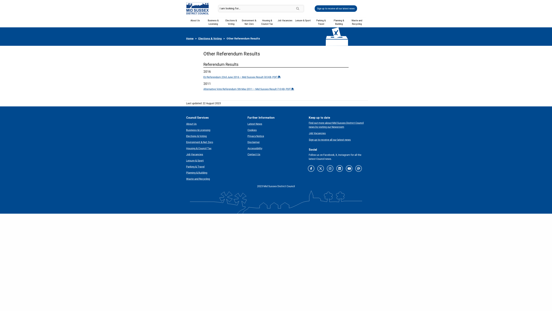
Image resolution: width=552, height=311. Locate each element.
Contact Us (254, 154)
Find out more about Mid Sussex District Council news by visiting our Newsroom (336, 125)
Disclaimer (254, 142)
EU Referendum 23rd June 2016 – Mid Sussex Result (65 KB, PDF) (240, 77)
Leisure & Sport (303, 20)
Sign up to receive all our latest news (336, 8)
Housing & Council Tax (267, 22)
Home (189, 38)
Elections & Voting (231, 22)
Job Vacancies (285, 20)
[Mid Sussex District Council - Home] (197, 8)
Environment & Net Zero (249, 22)
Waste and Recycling (356, 22)
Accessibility (255, 148)
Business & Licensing (213, 22)
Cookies (252, 130)
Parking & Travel (321, 22)
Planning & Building (339, 22)
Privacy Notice (256, 136)
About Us (195, 20)
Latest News (255, 124)
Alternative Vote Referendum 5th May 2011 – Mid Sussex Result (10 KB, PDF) (247, 89)
